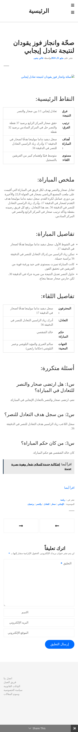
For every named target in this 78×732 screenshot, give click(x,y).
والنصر (39, 504)
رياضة (62, 500)
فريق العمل (10, 682)
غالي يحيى (38, 58)
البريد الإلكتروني (18, 622)
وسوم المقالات (11, 694)
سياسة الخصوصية (13, 690)
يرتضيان (31, 504)
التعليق (68, 564)
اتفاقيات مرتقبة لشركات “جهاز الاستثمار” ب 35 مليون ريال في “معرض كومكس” (57, 526)
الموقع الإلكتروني (18, 632)
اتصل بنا (8, 678)
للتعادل (46, 504)
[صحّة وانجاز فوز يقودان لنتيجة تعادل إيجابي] (47, 76)
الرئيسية (39, 10)
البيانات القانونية (12, 686)
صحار (53, 504)
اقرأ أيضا (69, 487)
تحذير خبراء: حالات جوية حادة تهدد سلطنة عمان (21, 526)
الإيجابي (61, 504)
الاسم (25, 612)
